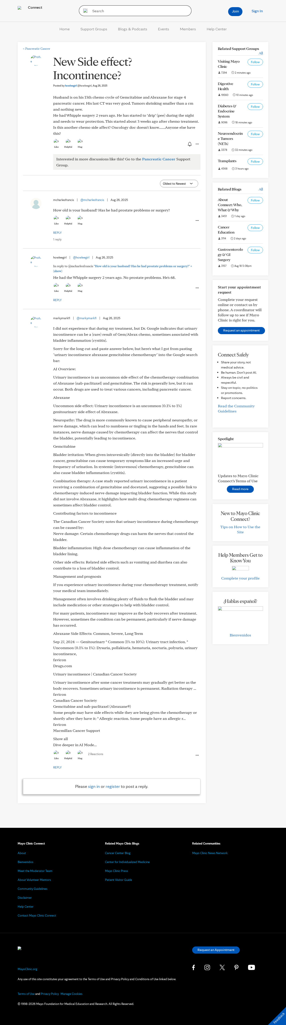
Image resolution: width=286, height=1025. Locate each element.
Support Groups (93, 29)
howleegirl (78, 85)
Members (188, 29)
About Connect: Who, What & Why (230, 204)
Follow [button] (255, 62)
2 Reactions (95, 754)
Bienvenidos (240, 635)
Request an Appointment (216, 950)
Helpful (68, 146)
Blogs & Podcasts (132, 29)
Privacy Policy (50, 994)
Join (235, 11)
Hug (80, 146)
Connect (34, 7)
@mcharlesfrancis (92, 200)
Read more (240, 489)
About (22, 853)
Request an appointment (241, 330)
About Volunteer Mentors (34, 880)
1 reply (57, 239)
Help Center (217, 29)
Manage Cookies (71, 994)
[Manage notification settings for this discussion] (189, 143)
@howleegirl (81, 257)
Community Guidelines (32, 888)
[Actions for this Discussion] (196, 144)
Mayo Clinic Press (116, 871)
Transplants (227, 160)
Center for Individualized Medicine (127, 862)
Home (64, 29)
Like (56, 146)
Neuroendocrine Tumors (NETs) (230, 138)
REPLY (57, 232)
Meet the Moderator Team (35, 871)
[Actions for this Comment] (196, 220)
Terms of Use (26, 994)
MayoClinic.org (27, 969)
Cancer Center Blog (117, 853)
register (113, 786)
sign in (94, 786)
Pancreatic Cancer (36, 48)
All (261, 53)
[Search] (84, 10)
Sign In (257, 10)
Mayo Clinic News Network (210, 853)
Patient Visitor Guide (118, 880)
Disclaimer (25, 897)
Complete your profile (240, 578)
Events (163, 29)
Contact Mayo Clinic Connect (37, 915)
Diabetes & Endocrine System (227, 111)
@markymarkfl (87, 318)
